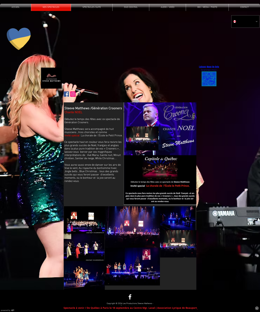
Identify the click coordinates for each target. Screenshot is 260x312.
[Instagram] (73, 94)
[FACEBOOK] (66, 94)
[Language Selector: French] (245, 21)
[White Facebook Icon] (129, 296)
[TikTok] (79, 94)
